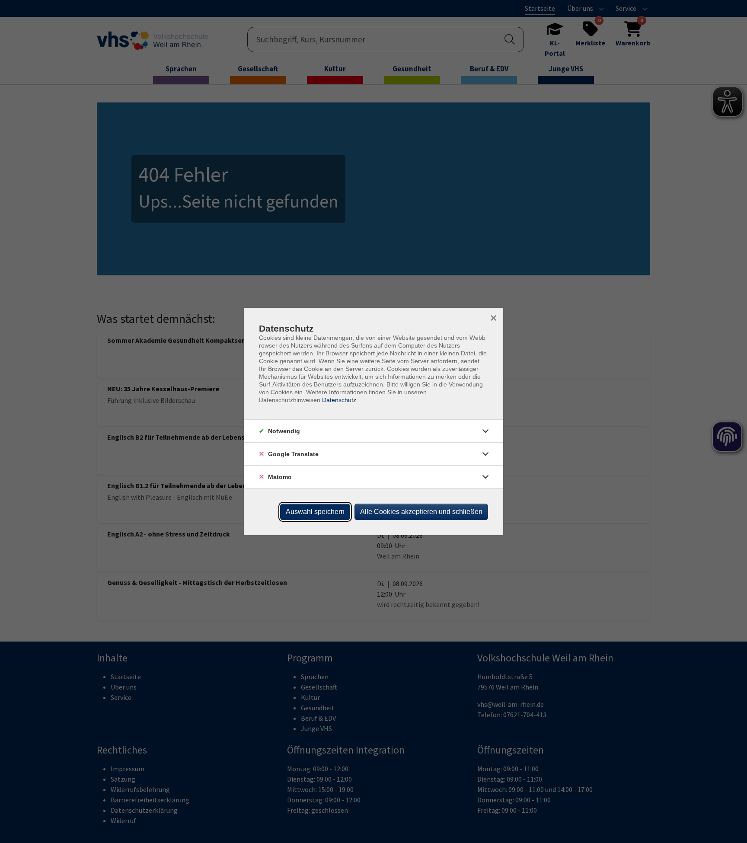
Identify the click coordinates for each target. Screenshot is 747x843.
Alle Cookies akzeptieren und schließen (421, 511)
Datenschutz (339, 399)
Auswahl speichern (315, 511)
